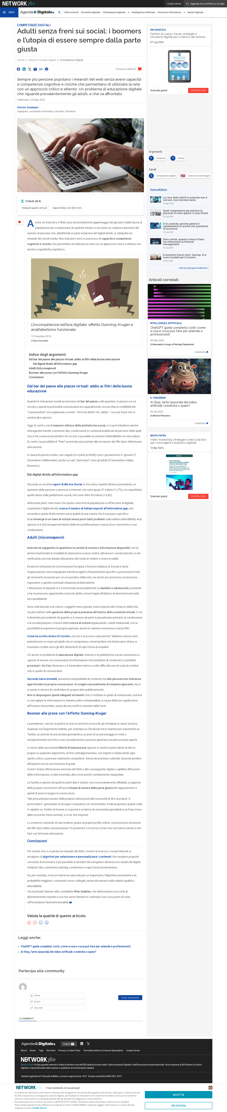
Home (20, 60)
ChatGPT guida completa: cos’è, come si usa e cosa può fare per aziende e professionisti (75, 946)
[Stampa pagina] (46, 69)
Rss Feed (50, 1050)
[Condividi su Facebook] (18, 69)
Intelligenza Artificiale (143, 12)
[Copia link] (40, 69)
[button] (9, 12)
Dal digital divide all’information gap (55, 363)
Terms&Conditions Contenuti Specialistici (103, 1050)
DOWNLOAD (198, 90)
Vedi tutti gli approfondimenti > (193, 268)
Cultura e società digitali (42, 60)
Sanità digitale (195, 12)
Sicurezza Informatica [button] (169, 12)
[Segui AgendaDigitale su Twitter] (88, 1044)
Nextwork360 (27, 1064)
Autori (33, 1050)
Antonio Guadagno (28, 107)
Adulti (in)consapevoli (42, 368)
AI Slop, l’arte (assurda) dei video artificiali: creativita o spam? (58, 951)
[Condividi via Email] (35, 69)
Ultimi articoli (71, 12)
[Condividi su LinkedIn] (23, 69)
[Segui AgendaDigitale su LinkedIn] (82, 1044)
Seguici (67, 1044)
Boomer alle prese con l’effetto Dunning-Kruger (58, 372)
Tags (41, 1050)
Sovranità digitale (90, 12)
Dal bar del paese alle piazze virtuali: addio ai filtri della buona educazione (74, 359)
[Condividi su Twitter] (29, 69)
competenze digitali (71, 60)
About (24, 1050)
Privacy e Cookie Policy (69, 1050)
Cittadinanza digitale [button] (114, 12)
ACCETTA (178, 1095)
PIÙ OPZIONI (178, 1106)
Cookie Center (133, 1050)
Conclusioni (36, 377)
